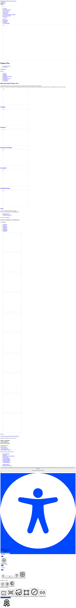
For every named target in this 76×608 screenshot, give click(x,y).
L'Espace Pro (2, 3)
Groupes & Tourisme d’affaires (9, 14)
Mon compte (5, 79)
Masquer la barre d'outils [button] (5, 553)
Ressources (5, 75)
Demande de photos (6, 78)
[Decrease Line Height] (2, 569)
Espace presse (5, 457)
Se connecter (5, 80)
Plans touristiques (6, 453)
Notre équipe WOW (6, 460)
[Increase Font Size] (2, 552)
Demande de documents (7, 76)
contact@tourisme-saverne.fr (5, 449)
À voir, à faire (6, 10)
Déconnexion (3, 69)
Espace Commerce (6, 458)
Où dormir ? (6, 13)
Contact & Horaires (6, 462)
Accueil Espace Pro (6, 66)
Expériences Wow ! (7, 9)
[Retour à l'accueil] (8, 0)
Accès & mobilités (7, 15)
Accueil (4, 73)
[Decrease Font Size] (2, 556)
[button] (0, 472)
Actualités (5, 74)
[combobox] (38, 469)
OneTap (6, 551)
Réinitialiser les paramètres (5, 597)
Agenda (5, 8)
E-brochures (5, 77)
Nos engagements (6, 461)
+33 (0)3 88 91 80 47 (4, 448)
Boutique (5, 16)
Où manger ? (6, 12)
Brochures (5, 454)
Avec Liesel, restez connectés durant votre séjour (9, 436)
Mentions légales (6, 213)
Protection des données (7, 214)
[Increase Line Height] (2, 565)
